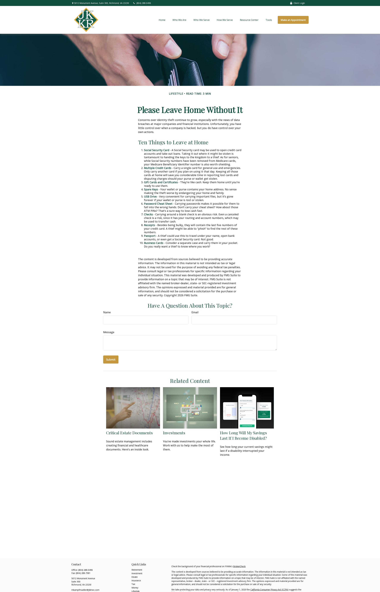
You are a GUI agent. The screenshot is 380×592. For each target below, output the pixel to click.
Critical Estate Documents (129, 432)
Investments (174, 432)
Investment (137, 573)
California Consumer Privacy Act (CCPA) (269, 589)
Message (108, 332)
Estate (135, 576)
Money (135, 587)
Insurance (136, 580)
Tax (133, 584)
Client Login (299, 3)
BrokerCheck (239, 566)
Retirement (137, 569)
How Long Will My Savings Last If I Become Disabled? (243, 435)
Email (194, 312)
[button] (162, 20)
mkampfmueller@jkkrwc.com (85, 589)
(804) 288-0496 (143, 3)
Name (107, 312)
